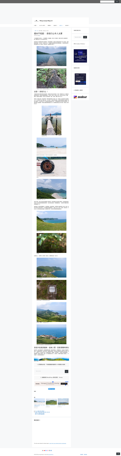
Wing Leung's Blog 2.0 (46, 20)
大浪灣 (36, 412)
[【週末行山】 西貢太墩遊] (63, 401)
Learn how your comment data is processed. (57, 443)
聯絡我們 (81, 454)
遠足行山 (61, 25)
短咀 (41, 412)
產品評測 (55, 25)
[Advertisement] (60, 10)
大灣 (38, 412)
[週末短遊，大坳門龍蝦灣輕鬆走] (51, 401)
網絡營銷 (49, 25)
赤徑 (47, 412)
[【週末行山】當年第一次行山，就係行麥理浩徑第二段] (39, 401)
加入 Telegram (52, 388)
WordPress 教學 (42, 25)
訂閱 (66, 371)
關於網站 (85, 454)
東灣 (40, 412)
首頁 (35, 30)
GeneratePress (50, 454)
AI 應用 (35, 25)
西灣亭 (45, 412)
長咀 (49, 412)
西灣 (43, 412)
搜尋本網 (117, 1)
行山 (37, 30)
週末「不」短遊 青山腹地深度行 (40, 414)
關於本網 (66, 25)
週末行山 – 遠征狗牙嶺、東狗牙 (39, 413)
